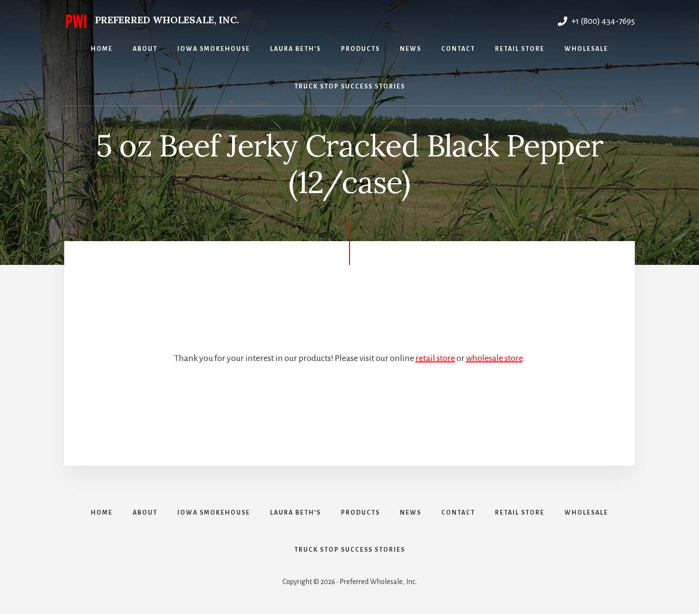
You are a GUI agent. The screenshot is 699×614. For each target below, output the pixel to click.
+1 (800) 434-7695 (602, 21)
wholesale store (494, 358)
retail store (435, 358)
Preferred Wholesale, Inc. (167, 20)
